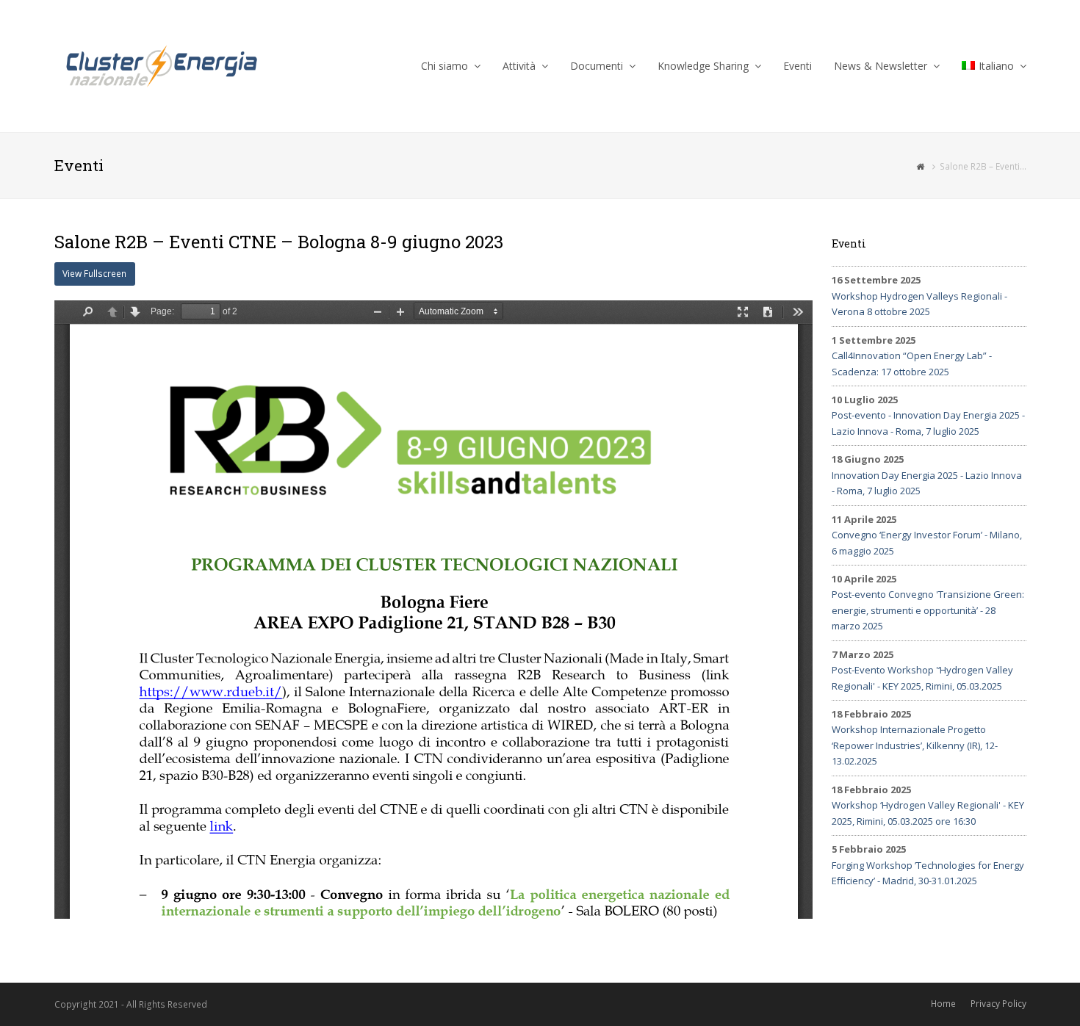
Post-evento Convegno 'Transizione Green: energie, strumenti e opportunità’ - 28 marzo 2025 (928, 610)
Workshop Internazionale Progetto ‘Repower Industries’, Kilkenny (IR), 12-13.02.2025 (915, 745)
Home (943, 1003)
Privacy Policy (998, 1003)
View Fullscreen (94, 273)
